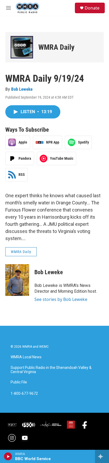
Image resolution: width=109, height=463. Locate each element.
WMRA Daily (56, 47)
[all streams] (102, 456)
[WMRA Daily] (22, 47)
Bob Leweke (22, 89)
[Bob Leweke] (17, 280)
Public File (19, 382)
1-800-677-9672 (24, 394)
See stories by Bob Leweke (60, 299)
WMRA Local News (26, 357)
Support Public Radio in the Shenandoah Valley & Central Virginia (51, 370)
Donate (92, 8)
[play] (8, 456)
